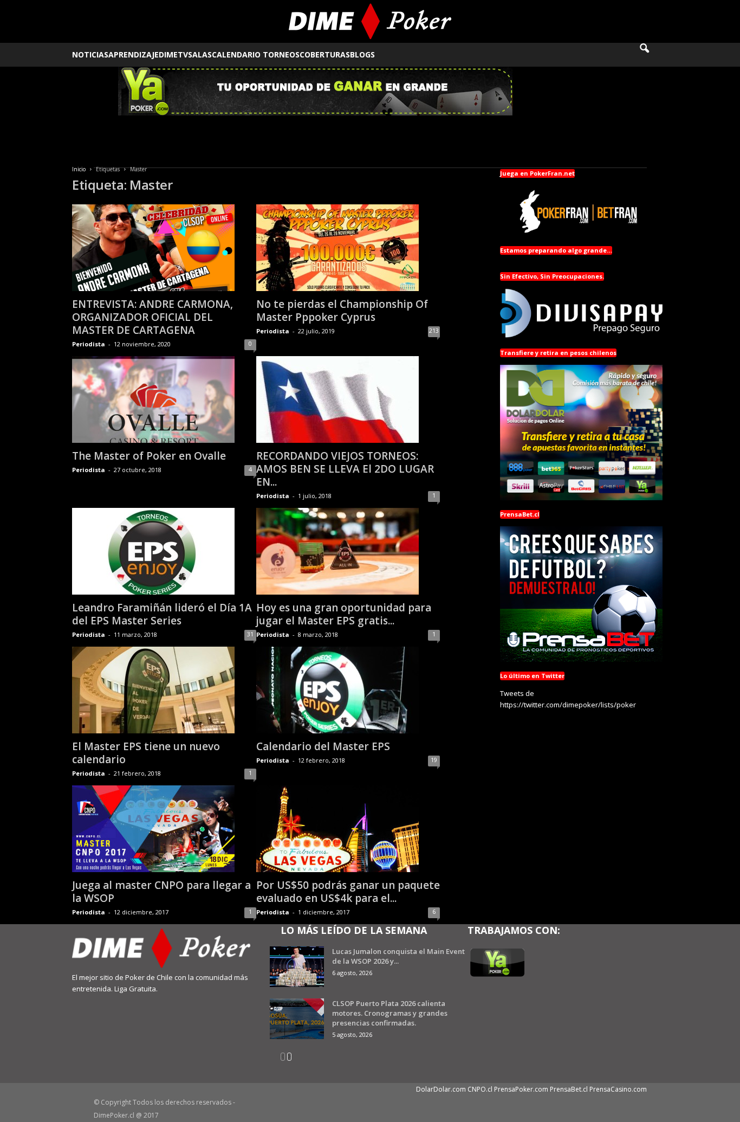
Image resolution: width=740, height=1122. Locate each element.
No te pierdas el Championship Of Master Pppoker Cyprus (342, 310)
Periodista (88, 344)
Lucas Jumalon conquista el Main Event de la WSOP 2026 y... (398, 956)
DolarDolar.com (441, 1089)
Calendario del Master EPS (323, 746)
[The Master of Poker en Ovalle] (164, 399)
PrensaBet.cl (569, 1089)
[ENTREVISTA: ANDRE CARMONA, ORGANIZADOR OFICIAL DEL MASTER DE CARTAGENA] (164, 247)
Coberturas (325, 54)
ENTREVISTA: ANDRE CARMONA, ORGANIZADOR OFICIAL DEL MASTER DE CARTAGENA (152, 317)
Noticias (90, 54)
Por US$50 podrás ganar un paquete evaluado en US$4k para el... (348, 891)
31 (250, 634)
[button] (652, 55)
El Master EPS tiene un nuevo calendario (146, 752)
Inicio (79, 169)
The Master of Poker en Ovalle (149, 456)
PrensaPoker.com (521, 1089)
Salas (200, 54)
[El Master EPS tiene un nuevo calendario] (164, 690)
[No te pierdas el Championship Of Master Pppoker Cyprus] (348, 247)
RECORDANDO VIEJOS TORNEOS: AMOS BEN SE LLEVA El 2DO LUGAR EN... (345, 469)
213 (434, 330)
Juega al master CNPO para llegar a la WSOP (161, 891)
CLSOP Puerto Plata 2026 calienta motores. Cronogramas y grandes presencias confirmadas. (389, 1013)
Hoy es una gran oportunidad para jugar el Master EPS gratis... (343, 614)
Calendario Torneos (256, 54)
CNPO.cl (480, 1089)
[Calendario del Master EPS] (348, 690)
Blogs (362, 54)
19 (434, 760)
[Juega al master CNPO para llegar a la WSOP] (164, 828)
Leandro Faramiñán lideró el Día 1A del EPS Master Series (162, 614)
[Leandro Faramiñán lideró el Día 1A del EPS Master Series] (164, 551)
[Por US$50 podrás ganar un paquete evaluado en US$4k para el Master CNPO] (348, 828)
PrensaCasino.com (618, 1089)
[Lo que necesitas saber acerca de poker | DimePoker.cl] (370, 21)
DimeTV (173, 54)
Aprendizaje (133, 54)
